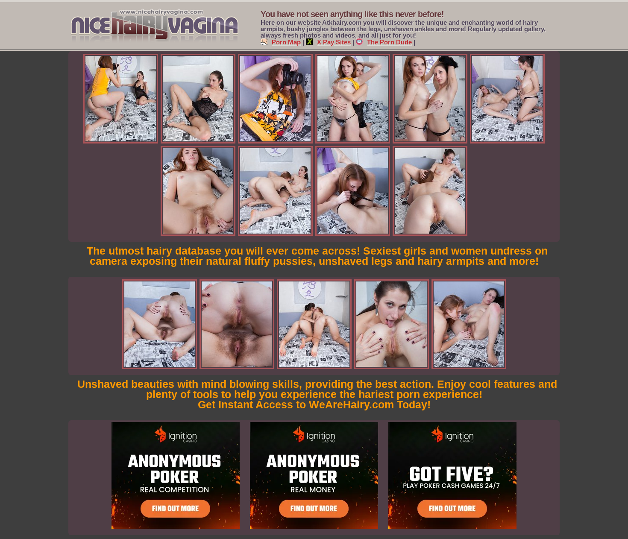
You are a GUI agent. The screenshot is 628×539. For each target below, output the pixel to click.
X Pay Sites (334, 42)
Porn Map (286, 42)
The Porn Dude (389, 42)
